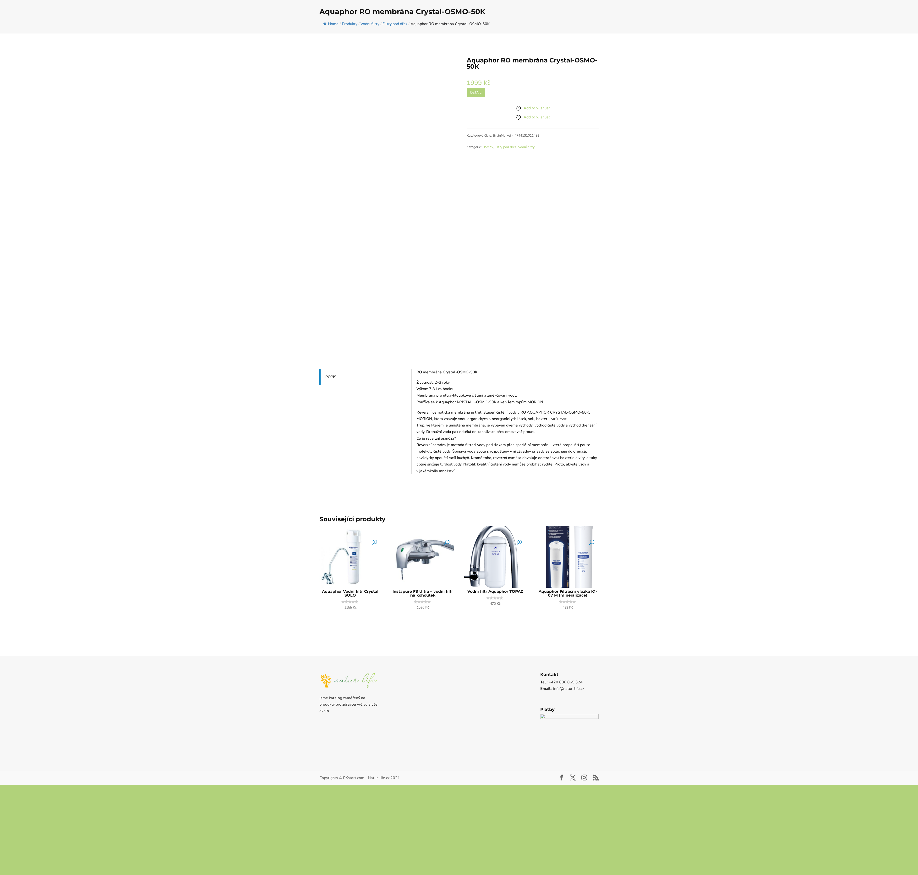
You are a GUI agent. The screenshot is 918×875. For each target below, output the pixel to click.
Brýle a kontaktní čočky (647, 21)
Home (333, 58)
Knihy (896, 21)
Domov (487, 181)
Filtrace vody (848, 21)
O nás (892, 4)
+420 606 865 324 (22, 4)
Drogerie (761, 21)
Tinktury (875, 21)
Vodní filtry (526, 181)
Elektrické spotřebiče (816, 21)
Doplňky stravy (714, 21)
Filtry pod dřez (505, 181)
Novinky (905, 4)
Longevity (786, 21)
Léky (740, 21)
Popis (330, 411)
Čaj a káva (684, 21)
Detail (475, 127)
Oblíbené (878, 4)
